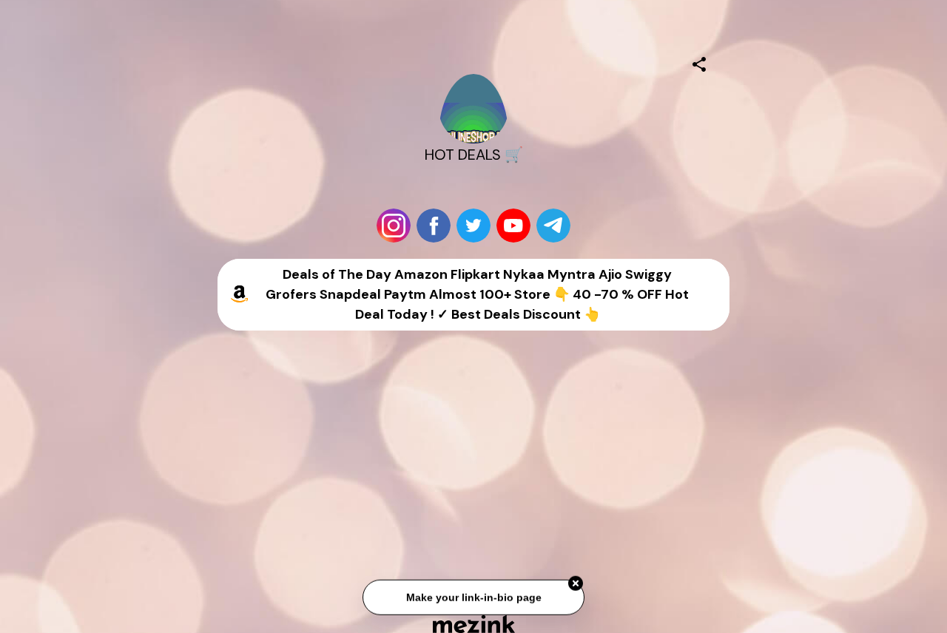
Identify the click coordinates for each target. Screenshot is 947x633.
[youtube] (513, 226)
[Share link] (699, 62)
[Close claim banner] (575, 584)
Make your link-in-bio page (473, 597)
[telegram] (553, 226)
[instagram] (394, 226)
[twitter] (473, 226)
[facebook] (434, 226)
